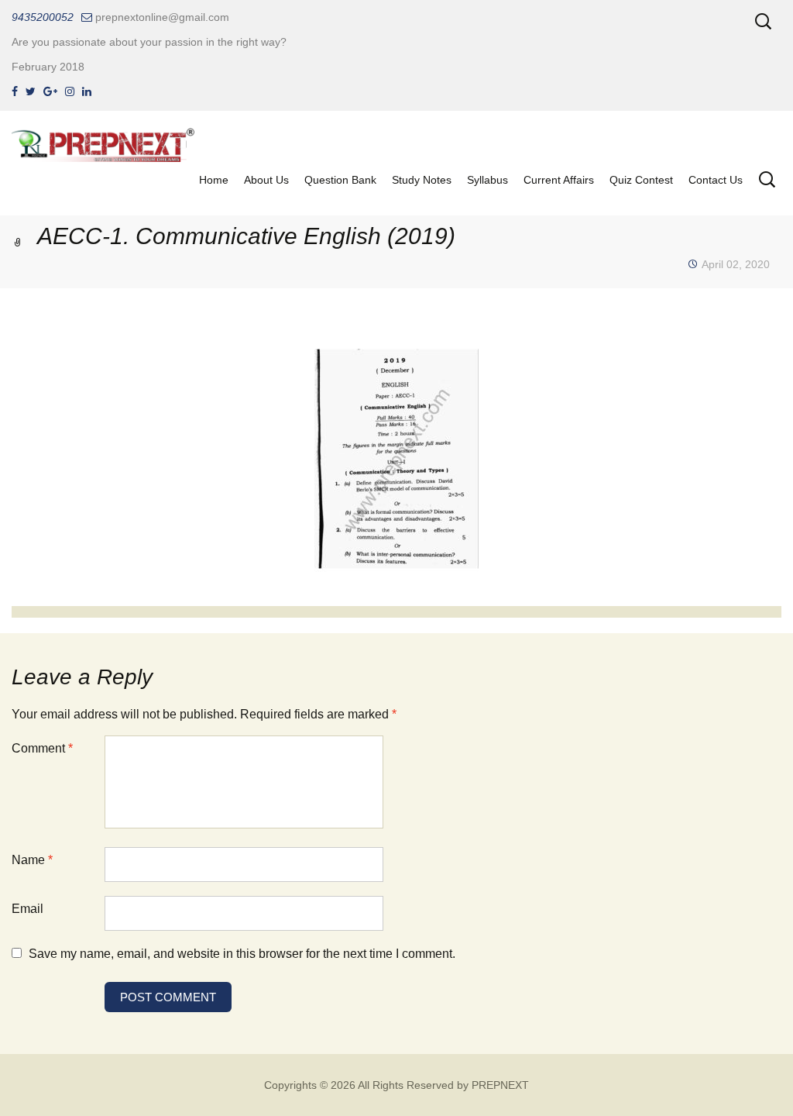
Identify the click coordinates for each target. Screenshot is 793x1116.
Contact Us (715, 180)
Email (27, 908)
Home (213, 180)
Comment (42, 748)
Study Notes (421, 180)
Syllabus (487, 180)
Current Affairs (559, 180)
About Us (266, 180)
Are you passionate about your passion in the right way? (149, 42)
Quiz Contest (641, 180)
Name (32, 859)
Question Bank (340, 180)
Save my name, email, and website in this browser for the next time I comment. (242, 953)
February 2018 (48, 66)
